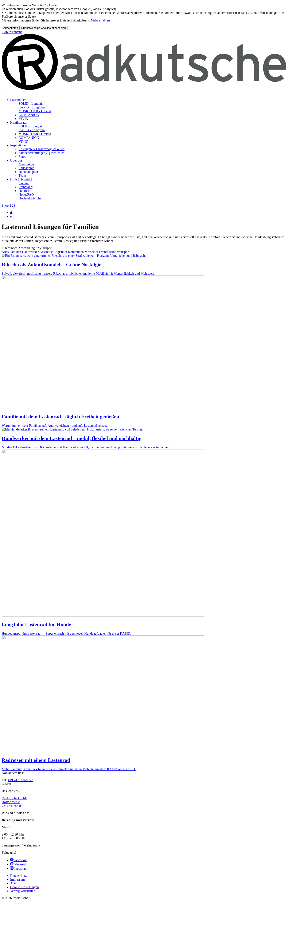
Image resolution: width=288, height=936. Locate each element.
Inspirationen (18, 145)
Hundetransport (119, 252)
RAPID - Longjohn (32, 107)
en (11, 216)
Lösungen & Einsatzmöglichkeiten (42, 149)
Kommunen (76, 252)
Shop (5, 205)
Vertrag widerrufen (22, 891)
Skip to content (12, 32)
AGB (13, 883)
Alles (5, 252)
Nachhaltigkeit (28, 172)
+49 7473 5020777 (20, 780)
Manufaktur (26, 164)
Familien (15, 252)
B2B (12, 205)
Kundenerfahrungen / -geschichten (42, 153)
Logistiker (60, 252)
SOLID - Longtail (31, 103)
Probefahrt (25, 187)
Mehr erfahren (100, 20)
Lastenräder (18, 100)
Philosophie (26, 168)
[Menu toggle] (3, 93)
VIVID (23, 118)
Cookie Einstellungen (24, 887)
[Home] (144, 89)
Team (22, 175)
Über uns (16, 160)
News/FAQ (26, 194)
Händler (24, 191)
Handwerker (30, 252)
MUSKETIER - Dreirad (35, 111)
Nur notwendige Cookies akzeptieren (43, 27)
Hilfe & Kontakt (21, 179)
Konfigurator (18, 122)
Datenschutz (18, 875)
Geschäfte (46, 252)
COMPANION (29, 115)
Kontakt (24, 183)
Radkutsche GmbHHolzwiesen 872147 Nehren (14, 802)
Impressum (17, 879)
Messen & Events (96, 252)
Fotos (22, 156)
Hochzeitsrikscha (30, 198)
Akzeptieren (10, 27)
